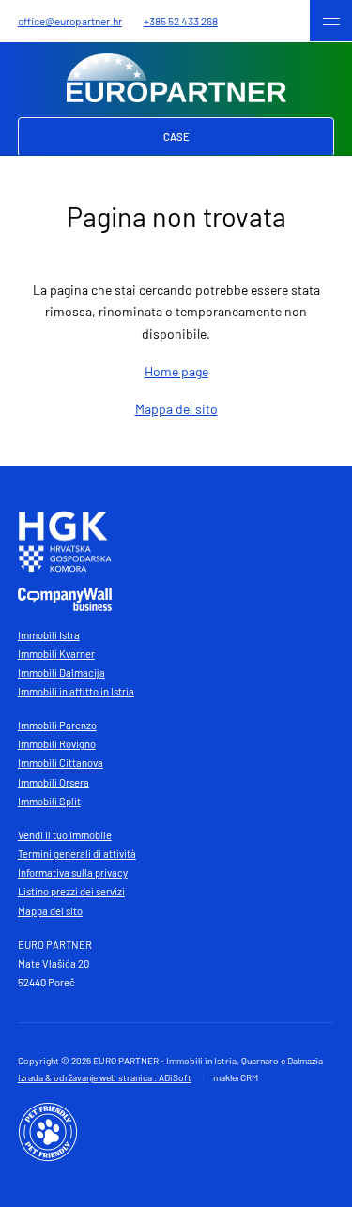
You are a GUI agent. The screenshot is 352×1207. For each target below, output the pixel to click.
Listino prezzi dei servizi (71, 891)
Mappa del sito (176, 409)
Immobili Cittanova (60, 762)
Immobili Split (49, 801)
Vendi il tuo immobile (65, 835)
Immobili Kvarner (56, 654)
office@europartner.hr (70, 20)
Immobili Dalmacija (61, 672)
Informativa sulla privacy (73, 872)
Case (176, 136)
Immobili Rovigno (57, 744)
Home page (176, 371)
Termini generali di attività (77, 854)
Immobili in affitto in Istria (76, 691)
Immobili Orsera (53, 782)
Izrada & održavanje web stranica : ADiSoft (104, 1077)
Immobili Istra (49, 635)
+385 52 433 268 (181, 20)
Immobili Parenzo (57, 725)
